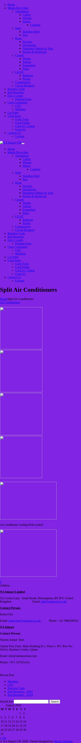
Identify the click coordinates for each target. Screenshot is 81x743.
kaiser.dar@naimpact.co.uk (24, 620)
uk (64, 601)
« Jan (3, 737)
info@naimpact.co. (52, 601)
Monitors (13, 681)
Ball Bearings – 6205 (20, 691)
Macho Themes (63, 741)
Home (3, 299)
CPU (11, 684)
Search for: (6, 701)
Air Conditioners (10, 302)
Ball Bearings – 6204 (20, 695)
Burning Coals (16, 688)
